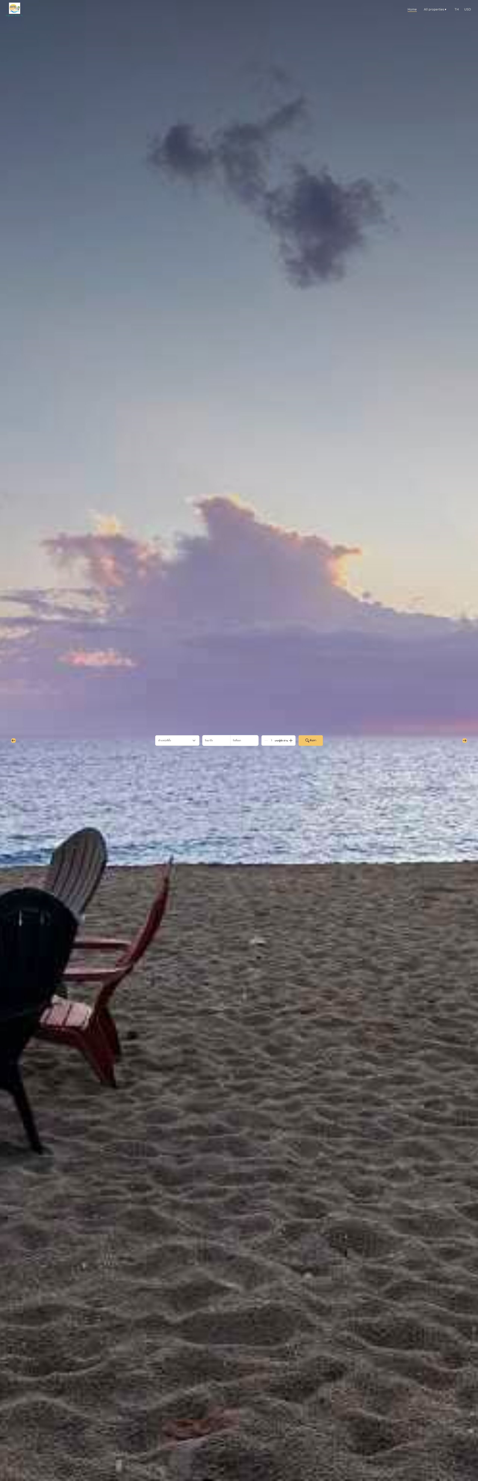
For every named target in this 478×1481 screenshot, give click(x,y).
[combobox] (177, 740)
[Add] (291, 740)
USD (467, 9)
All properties (435, 9)
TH (456, 9)
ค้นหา (313, 740)
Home (412, 9)
